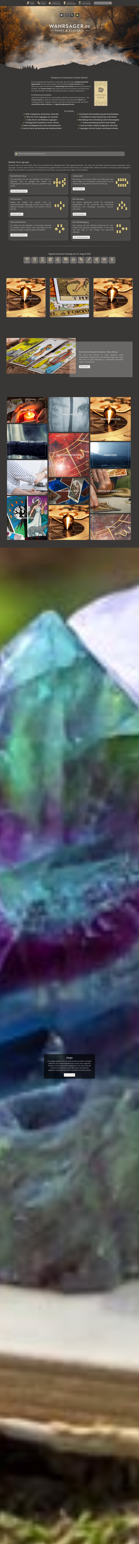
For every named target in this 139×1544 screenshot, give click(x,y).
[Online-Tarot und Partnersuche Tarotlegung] (38, 207)
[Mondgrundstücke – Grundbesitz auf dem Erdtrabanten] (110, 419)
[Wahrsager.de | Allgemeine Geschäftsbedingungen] (26, 297)
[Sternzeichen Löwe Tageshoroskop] (58, 260)
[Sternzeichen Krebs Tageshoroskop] (50, 260)
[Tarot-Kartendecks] (69, 297)
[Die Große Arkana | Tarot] (27, 518)
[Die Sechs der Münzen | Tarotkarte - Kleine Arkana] (69, 356)
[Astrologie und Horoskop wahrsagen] (55, 3)
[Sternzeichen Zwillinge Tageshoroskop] (42, 260)
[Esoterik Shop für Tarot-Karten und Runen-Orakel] (85, 3)
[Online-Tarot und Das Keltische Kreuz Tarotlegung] (38, 184)
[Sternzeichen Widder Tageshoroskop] (27, 260)
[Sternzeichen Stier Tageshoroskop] (34, 260)
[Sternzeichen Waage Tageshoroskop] (73, 260)
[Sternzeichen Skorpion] (110, 527)
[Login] (69, 522)
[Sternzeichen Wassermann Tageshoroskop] (104, 260)
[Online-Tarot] (27, 410)
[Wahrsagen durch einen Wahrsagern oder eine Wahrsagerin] (70, 3)
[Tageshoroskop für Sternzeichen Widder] (69, 455)
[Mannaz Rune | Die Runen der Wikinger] (27, 441)
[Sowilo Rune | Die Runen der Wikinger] (69, 414)
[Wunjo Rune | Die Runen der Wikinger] (110, 455)
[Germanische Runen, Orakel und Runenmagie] (42, 3)
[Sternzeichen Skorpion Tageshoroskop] (81, 260)
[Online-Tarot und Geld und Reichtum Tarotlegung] (38, 230)
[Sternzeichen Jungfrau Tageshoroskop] (65, 260)
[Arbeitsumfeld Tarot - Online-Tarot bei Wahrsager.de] (27, 477)
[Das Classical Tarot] (69, 491)
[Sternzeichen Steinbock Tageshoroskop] (96, 260)
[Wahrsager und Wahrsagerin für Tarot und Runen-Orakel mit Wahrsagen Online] (69, 26)
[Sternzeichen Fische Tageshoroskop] (112, 260)
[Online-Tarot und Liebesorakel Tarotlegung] (100, 184)
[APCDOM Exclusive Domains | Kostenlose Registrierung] (113, 297)
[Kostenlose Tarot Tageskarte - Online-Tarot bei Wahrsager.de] (110, 491)
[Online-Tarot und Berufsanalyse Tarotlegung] (100, 207)
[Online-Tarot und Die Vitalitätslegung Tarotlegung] (100, 230)
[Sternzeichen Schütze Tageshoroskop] (88, 260)
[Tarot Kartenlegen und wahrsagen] (31, 3)
